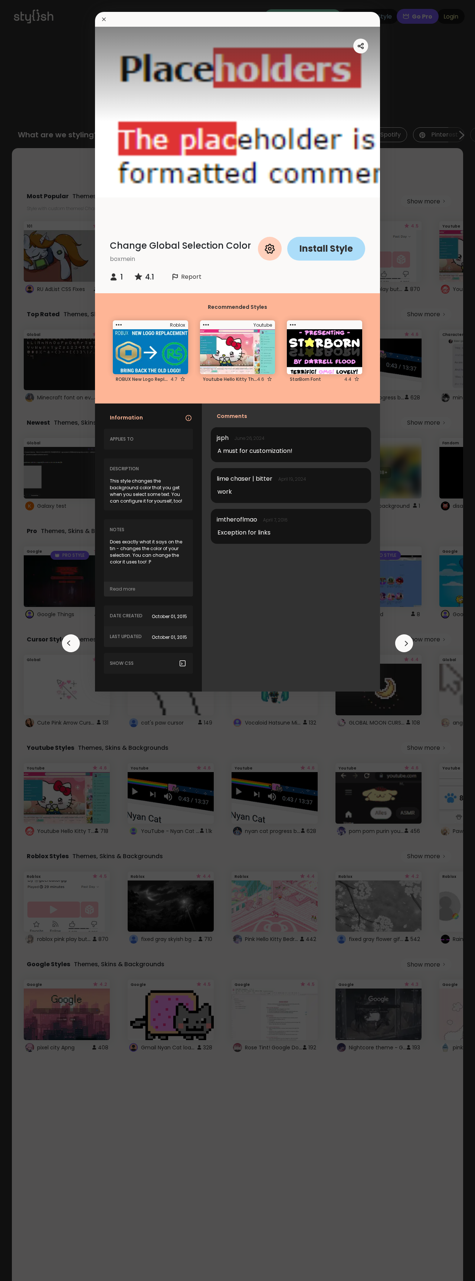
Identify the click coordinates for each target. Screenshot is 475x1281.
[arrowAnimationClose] (71, 643)
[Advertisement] (29, 640)
